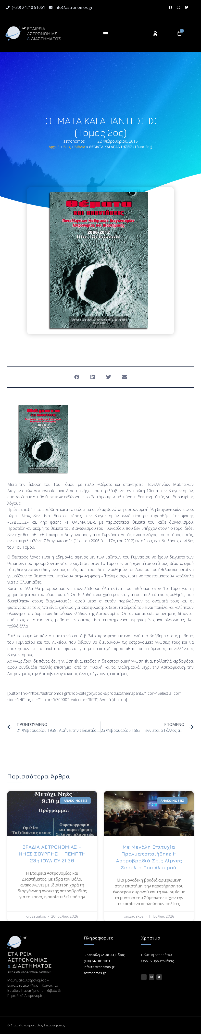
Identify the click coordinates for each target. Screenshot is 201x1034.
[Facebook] (170, 7)
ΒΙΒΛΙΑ (79, 146)
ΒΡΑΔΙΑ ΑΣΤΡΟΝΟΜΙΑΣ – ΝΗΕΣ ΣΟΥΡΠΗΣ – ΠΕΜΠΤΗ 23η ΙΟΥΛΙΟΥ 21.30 (52, 853)
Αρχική (54, 146)
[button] (105, 33)
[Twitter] (186, 7)
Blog (67, 146)
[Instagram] (178, 7)
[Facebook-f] (144, 977)
